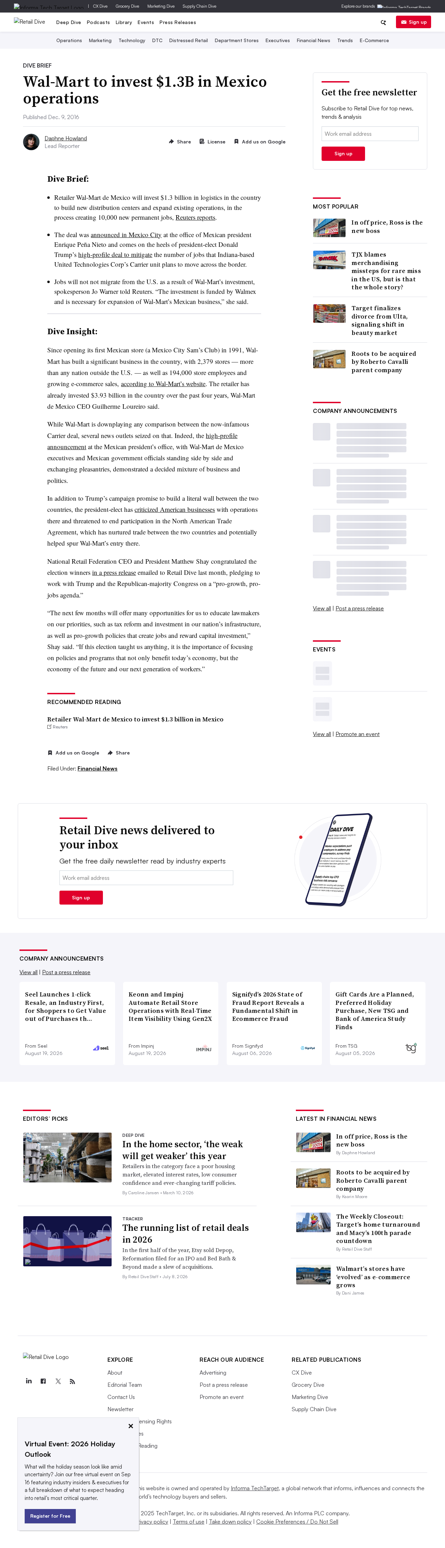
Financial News (313, 40)
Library (124, 22)
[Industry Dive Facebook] (43, 1381)
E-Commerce (374, 40)
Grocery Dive (127, 6)
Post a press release (359, 608)
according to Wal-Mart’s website (163, 383)
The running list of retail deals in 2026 (185, 1233)
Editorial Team (124, 1384)
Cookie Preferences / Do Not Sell (297, 1521)
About (114, 1372)
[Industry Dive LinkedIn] (28, 1381)
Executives (278, 40)
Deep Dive (68, 22)
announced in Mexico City (126, 234)
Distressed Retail (188, 40)
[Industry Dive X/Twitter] (57, 1381)
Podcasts (98, 22)
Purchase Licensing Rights (139, 1421)
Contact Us (121, 1396)
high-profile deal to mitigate (115, 254)
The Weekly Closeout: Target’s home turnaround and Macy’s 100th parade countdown (378, 1228)
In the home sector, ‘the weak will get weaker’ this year (182, 1150)
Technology (132, 40)
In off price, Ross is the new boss (387, 226)
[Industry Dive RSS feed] (72, 1381)
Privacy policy (151, 1521)
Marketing (100, 40)
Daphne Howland (65, 138)
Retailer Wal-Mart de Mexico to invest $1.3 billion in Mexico (135, 719)
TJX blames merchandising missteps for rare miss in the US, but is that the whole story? (386, 270)
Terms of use (188, 1521)
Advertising (213, 1372)
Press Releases (178, 22)
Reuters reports (195, 217)
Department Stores (237, 40)
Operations (69, 40)
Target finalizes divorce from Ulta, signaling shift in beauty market (379, 320)
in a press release (114, 572)
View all (322, 608)
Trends (345, 40)
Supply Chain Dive (199, 6)
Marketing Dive (161, 6)
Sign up (418, 22)
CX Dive (100, 6)
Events (146, 22)
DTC (157, 40)
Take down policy (230, 1521)
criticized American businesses (175, 509)
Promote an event (357, 733)
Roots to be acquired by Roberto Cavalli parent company (383, 362)
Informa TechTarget (255, 1488)
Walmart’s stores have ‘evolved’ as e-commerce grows (373, 1276)
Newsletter (120, 1409)
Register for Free (50, 1516)
